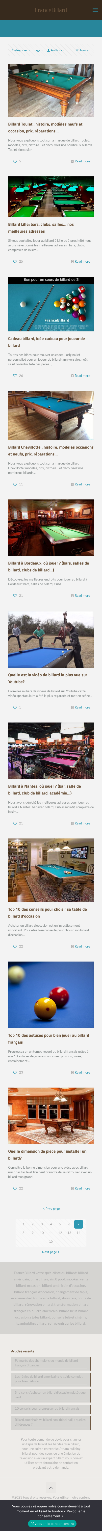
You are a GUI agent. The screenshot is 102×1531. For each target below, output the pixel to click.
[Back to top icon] (51, 1487)
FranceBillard (51, 9)
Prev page (53, 1209)
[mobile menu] (95, 10)
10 (42, 1233)
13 (69, 1233)
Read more (82, 161)
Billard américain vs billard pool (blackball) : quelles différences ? (50, 1422)
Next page (49, 1252)
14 (78, 1233)
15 (51, 1241)
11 (51, 1233)
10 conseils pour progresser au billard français (47, 1408)
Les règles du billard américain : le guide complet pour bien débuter (49, 1379)
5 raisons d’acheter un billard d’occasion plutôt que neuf (50, 1394)
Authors (56, 50)
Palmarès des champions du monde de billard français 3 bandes (46, 1363)
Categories (19, 50)
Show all (84, 50)
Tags (37, 50)
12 (60, 1233)
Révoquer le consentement (52, 1524)
